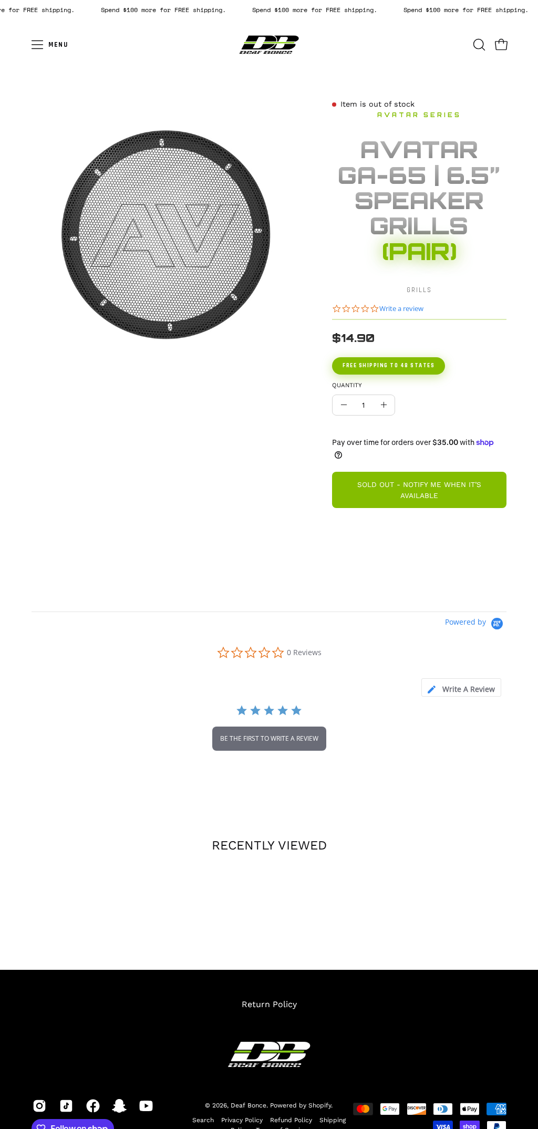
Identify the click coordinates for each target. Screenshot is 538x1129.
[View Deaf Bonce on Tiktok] (64, 1106)
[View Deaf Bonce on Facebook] (91, 1106)
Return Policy (269, 1004)
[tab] (461, 687)
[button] (478, 44)
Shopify (319, 1105)
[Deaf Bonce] (269, 44)
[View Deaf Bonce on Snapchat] (118, 1106)
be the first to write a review (269, 738)
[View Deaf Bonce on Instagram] (38, 1106)
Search (203, 1120)
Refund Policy (291, 1120)
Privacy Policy (242, 1120)
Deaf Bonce (248, 1105)
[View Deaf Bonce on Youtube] (144, 1106)
